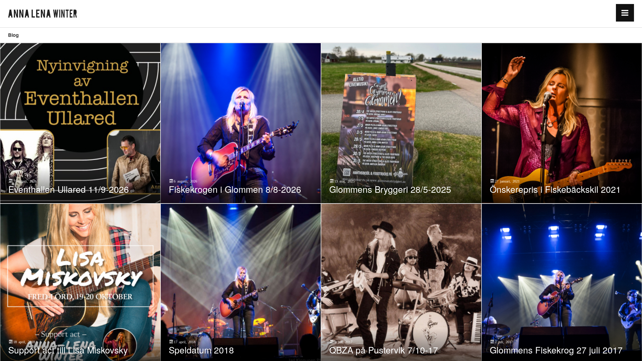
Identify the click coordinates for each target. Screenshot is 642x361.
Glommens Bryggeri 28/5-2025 (390, 189)
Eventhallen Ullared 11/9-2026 (68, 189)
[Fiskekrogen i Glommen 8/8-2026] (241, 123)
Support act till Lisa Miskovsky (68, 349)
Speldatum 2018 (201, 349)
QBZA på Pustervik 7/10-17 (383, 349)
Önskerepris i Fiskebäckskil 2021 (555, 189)
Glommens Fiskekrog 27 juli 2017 (556, 349)
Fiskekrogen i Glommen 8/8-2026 (235, 189)
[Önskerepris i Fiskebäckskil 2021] (562, 123)
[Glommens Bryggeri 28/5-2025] (401, 123)
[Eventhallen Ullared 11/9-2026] (80, 123)
